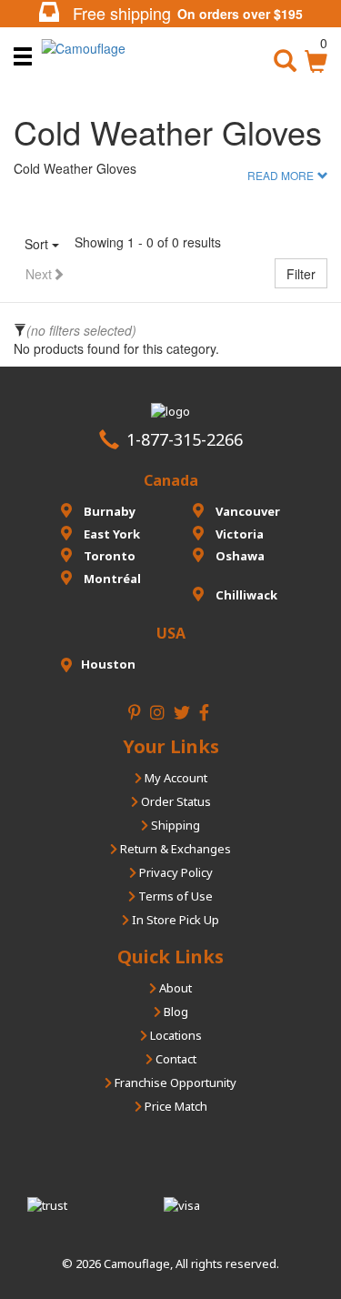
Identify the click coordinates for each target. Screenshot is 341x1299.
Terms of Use (174, 896)
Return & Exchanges (174, 849)
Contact (174, 1059)
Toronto (108, 556)
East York (110, 534)
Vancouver (246, 511)
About (174, 988)
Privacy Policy (174, 872)
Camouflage (137, 1263)
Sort (38, 244)
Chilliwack (245, 595)
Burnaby (108, 511)
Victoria (238, 534)
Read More (280, 175)
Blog (174, 1011)
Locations (174, 1035)
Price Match (174, 1106)
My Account (174, 778)
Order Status (174, 801)
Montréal (111, 578)
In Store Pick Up (174, 919)
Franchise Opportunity (174, 1082)
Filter (301, 274)
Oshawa (239, 556)
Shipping (174, 825)
